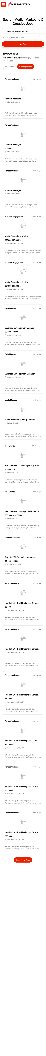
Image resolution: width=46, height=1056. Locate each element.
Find (24, 44)
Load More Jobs (23, 860)
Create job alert (25, 67)
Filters (11, 67)
